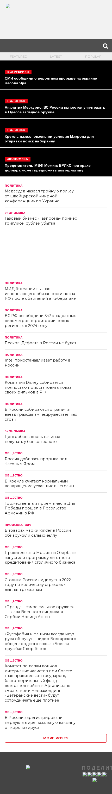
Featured (18, 56)
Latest (56, 56)
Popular (93, 56)
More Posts (56, 738)
